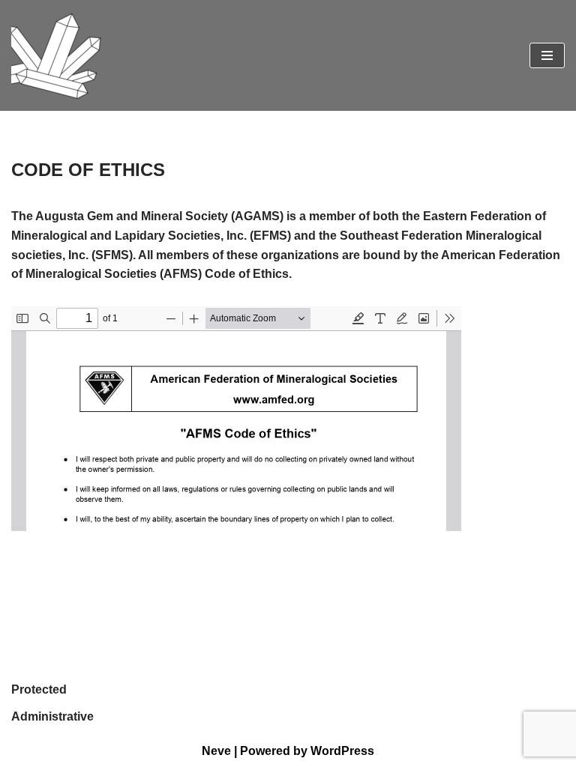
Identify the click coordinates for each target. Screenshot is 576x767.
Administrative (52, 716)
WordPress (342, 751)
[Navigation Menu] (547, 55)
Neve (216, 751)
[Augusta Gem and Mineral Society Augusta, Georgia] (56, 55)
